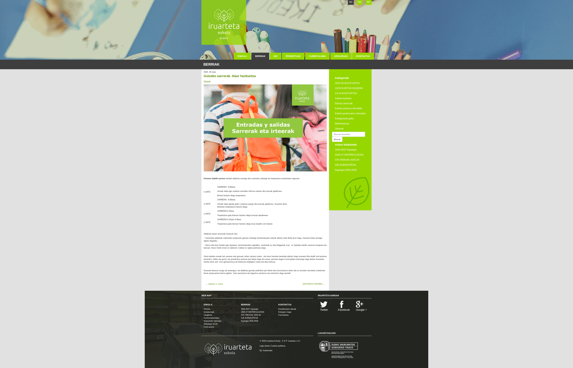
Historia (207, 309)
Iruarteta (223, 22)
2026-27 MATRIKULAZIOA (349, 154)
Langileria (208, 315)
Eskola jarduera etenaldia (348, 108)
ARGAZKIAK (341, 56)
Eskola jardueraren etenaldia (350, 113)
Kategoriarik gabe (344, 118)
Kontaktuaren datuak (287, 309)
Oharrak (207, 81)
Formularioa (283, 315)
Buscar (337, 139)
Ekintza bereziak (344, 103)
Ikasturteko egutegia (212, 321)
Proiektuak (293, 56)
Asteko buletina (343, 98)
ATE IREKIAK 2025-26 (347, 160)
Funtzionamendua (211, 318)
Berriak (260, 56)
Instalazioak (209, 312)
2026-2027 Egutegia (346, 149)
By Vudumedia (266, 350)
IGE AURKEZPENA (345, 165)
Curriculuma (317, 56)
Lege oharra (265, 346)
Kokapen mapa (284, 312)
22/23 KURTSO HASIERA (349, 88)
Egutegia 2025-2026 (346, 170)
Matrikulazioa (342, 123)
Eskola (242, 56)
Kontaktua (363, 56)
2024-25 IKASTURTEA (347, 83)
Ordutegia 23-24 (210, 324)
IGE (276, 56)
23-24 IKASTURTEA (346, 93)
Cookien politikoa (278, 346)
